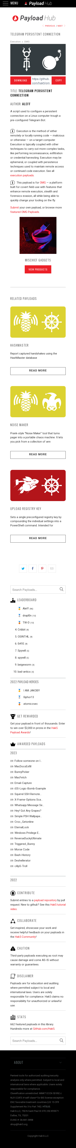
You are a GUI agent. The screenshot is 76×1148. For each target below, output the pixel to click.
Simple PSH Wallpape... (28, 816)
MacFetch (21, 777)
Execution (15, 41)
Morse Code (22, 849)
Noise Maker (19, 424)
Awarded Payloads (31, 743)
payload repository (45, 900)
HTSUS (46, 1106)
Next (60, 26)
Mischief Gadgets (38, 260)
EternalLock (22, 827)
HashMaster (19, 345)
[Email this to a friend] (52, 569)
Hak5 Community (25, 936)
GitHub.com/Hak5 (43, 1028)
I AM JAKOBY (31, 690)
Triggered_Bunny (25, 844)
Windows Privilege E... (27, 833)
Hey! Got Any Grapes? (28, 810)
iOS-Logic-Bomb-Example (30, 788)
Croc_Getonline (24, 821)
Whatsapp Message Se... (29, 805)
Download (20, 80)
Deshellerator (23, 860)
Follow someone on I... (28, 761)
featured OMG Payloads (24, 212)
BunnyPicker (22, 772)
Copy (59, 80)
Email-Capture (23, 783)
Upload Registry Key (25, 508)
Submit (14, 207)
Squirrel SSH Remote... (28, 794)
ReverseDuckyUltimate (28, 838)
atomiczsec (30, 703)
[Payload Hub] (38, 3)
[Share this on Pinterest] (42, 569)
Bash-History (22, 855)
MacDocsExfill (23, 766)
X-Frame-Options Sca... (29, 799)
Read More (38, 370)
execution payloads (22, 175)
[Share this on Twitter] (23, 569)
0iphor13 (28, 697)
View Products (38, 269)
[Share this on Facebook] (33, 569)
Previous (49, 26)
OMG (27, 41)
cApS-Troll (21, 866)
